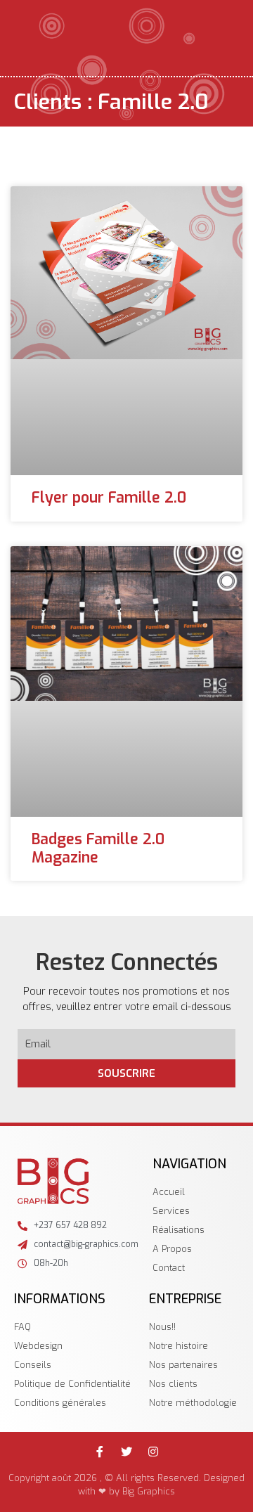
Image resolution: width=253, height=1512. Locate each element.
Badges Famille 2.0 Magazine (98, 848)
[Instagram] (153, 1451)
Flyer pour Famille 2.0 (109, 498)
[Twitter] (126, 1451)
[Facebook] (99, 1451)
